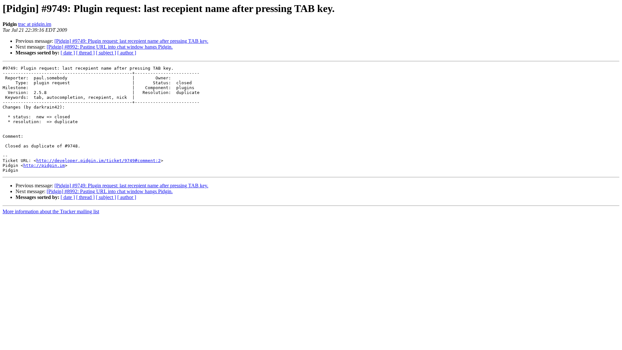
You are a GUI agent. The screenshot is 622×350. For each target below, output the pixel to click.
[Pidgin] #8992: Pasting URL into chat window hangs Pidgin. (110, 47)
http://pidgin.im (44, 165)
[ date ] (68, 52)
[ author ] (126, 52)
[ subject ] (106, 52)
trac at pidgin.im (34, 24)
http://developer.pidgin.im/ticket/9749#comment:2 (98, 160)
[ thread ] (85, 52)
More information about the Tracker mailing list (51, 211)
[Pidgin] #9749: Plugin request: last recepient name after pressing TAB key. (131, 41)
